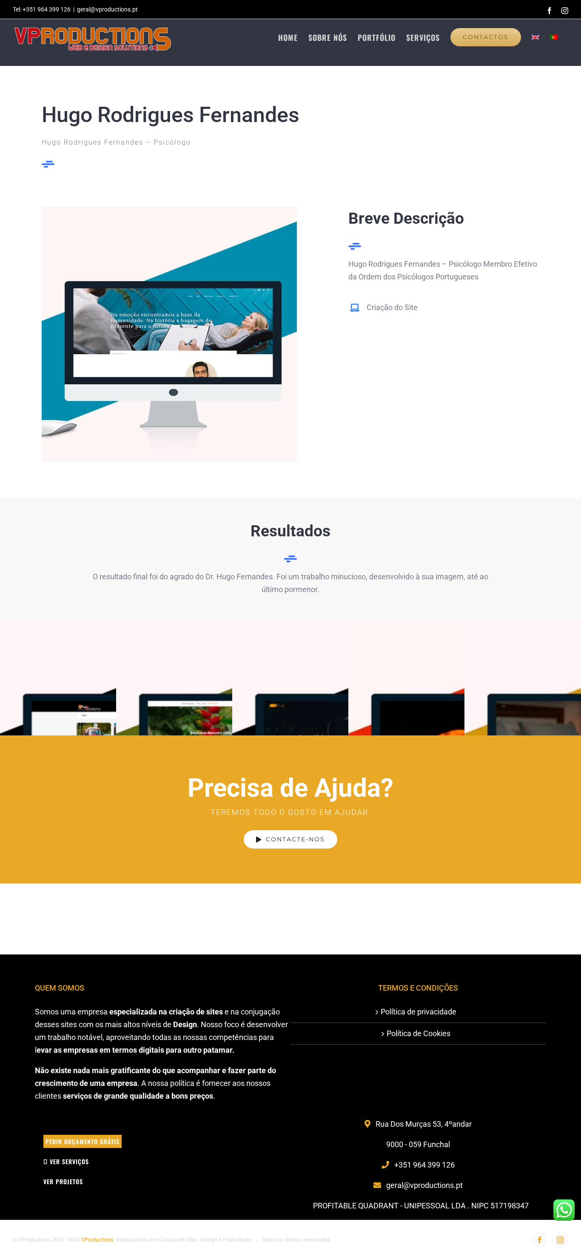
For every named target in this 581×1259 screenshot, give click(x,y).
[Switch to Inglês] (535, 36)
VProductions (97, 1239)
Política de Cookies (418, 1033)
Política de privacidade (418, 1011)
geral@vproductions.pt (107, 9)
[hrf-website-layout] (169, 210)
